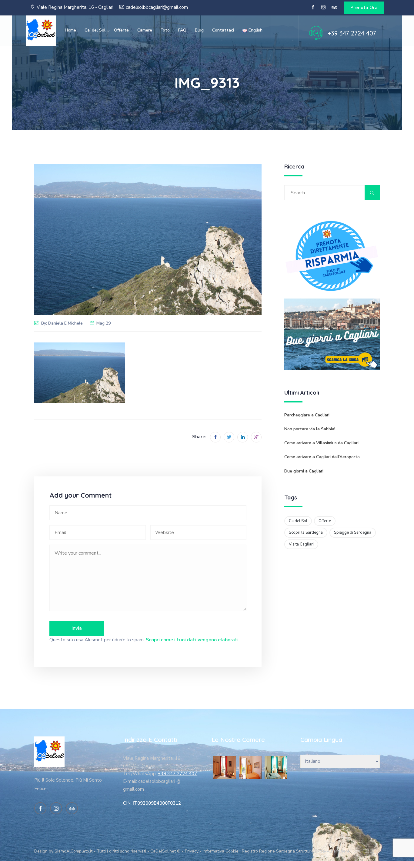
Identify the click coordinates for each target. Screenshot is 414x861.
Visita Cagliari (301, 544)
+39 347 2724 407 (352, 33)
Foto (165, 30)
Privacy (192, 851)
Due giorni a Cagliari (303, 471)
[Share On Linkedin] (242, 437)
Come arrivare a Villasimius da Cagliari (321, 443)
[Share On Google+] (256, 437)
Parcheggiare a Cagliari (306, 415)
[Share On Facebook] (215, 437)
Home (70, 30)
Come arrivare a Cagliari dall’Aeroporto (322, 457)
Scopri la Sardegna (306, 532)
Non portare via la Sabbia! (309, 429)
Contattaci (223, 30)
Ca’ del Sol (95, 30)
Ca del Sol (298, 521)
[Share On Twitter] (229, 437)
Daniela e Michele (65, 323)
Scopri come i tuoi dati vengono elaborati (192, 639)
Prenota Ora (364, 8)
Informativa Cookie (221, 851)
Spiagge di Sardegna (352, 532)
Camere (144, 30)
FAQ (182, 30)
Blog (199, 30)
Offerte (121, 30)
